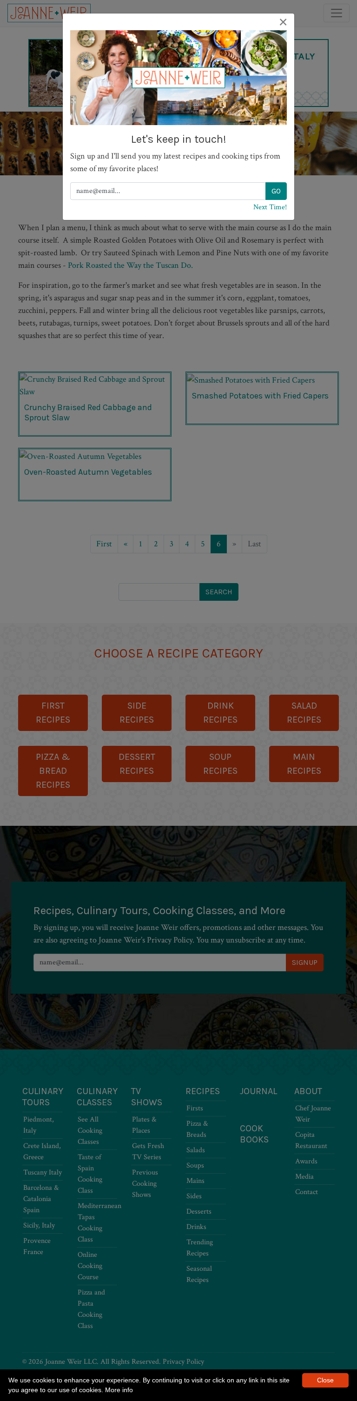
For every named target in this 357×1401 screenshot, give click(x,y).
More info (119, 1390)
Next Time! (270, 207)
